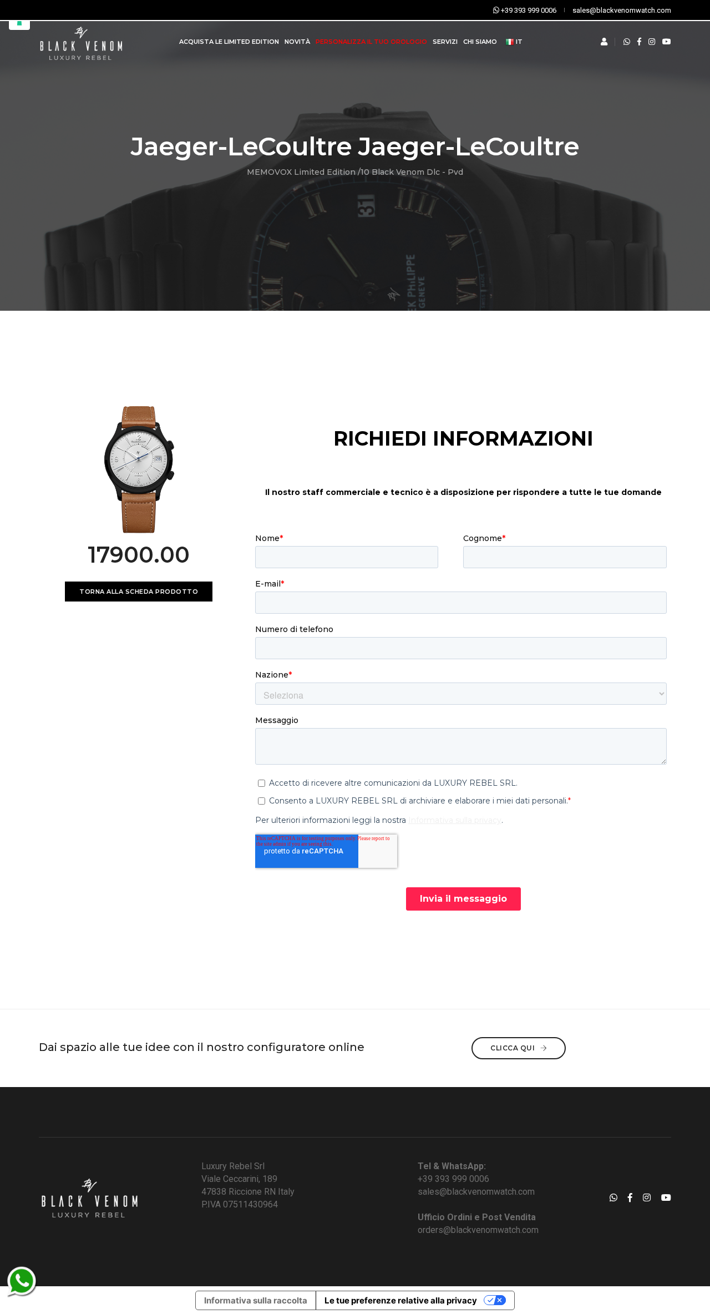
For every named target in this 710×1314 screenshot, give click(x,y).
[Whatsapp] (627, 41)
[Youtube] (667, 41)
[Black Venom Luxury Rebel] (80, 42)
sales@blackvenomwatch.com (476, 1191)
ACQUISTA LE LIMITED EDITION (229, 42)
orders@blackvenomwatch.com (478, 1230)
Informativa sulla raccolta (255, 1300)
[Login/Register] (604, 41)
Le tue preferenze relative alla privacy (400, 1300)
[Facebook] (639, 41)
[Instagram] (652, 41)
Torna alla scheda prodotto (138, 591)
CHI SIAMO (480, 42)
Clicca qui (513, 1048)
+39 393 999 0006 (453, 1179)
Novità (297, 42)
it (518, 42)
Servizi (445, 42)
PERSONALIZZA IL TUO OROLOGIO (371, 42)
